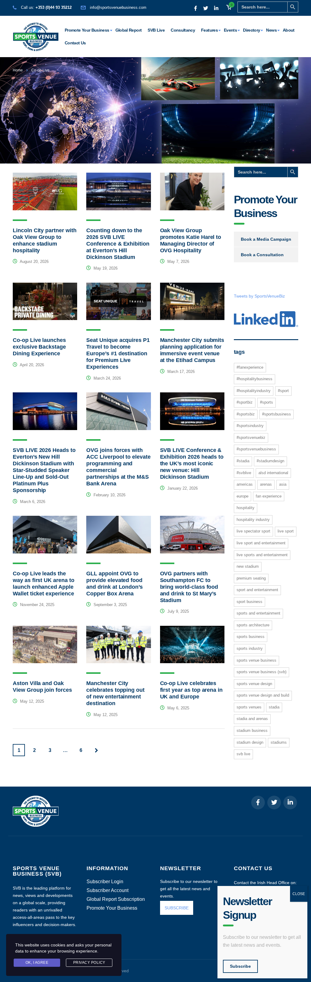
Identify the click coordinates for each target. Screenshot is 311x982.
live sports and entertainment (262, 555)
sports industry (250, 648)
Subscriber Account (107, 890)
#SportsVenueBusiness (256, 449)
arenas (266, 484)
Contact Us (75, 42)
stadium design (250, 742)
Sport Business (249, 601)
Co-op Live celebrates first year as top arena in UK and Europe (191, 690)
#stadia (243, 461)
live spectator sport (253, 531)
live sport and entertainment (261, 543)
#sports (266, 402)
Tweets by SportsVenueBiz (259, 296)
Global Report (128, 30)
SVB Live (156, 30)
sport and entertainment (257, 589)
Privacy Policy (89, 962)
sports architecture (253, 625)
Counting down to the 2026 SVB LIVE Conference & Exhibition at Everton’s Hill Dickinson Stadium (117, 243)
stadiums (279, 742)
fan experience (269, 496)
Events (230, 30)
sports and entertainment (258, 613)
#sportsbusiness (276, 414)
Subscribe (240, 966)
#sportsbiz (246, 414)
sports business (251, 636)
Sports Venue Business (256, 660)
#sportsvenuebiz (251, 437)
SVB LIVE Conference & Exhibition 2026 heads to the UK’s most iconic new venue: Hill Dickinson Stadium (192, 463)
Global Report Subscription (116, 899)
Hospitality (246, 507)
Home (18, 70)
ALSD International (273, 472)
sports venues (249, 707)
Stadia (274, 707)
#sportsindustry (250, 425)
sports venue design (254, 683)
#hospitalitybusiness (254, 379)
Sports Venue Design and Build (263, 695)
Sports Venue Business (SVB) (261, 672)
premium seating (251, 578)
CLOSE (298, 894)
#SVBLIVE (244, 472)
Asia (282, 484)
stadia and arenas (252, 718)
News (271, 30)
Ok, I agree (37, 962)
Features (209, 30)
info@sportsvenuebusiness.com (118, 7)
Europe (242, 496)
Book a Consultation (262, 254)
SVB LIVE (243, 754)
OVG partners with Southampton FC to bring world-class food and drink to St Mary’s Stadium (189, 586)
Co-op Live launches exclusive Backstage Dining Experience (39, 347)
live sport (286, 531)
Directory (251, 30)
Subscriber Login (105, 881)
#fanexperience (250, 367)
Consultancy (183, 30)
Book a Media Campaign (266, 239)
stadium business (252, 730)
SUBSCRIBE (177, 907)
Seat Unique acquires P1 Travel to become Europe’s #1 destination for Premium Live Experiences (118, 353)
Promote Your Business (87, 30)
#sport (283, 390)
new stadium (248, 566)
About (289, 30)
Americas (245, 484)
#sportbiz (245, 402)
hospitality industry (253, 519)
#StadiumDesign (270, 461)
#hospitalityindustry (254, 390)
